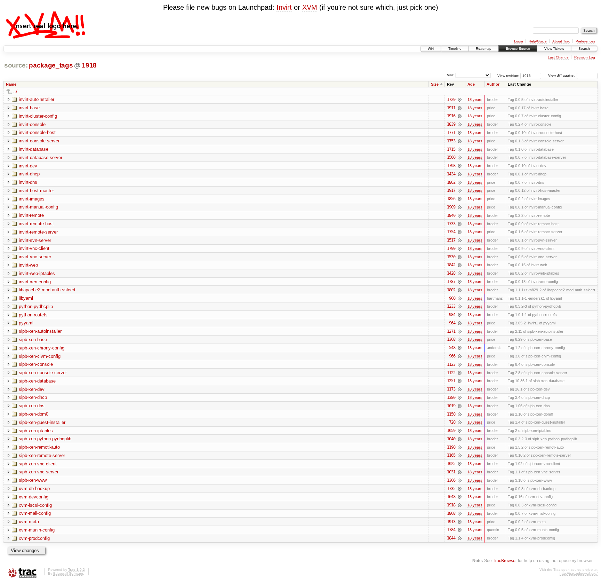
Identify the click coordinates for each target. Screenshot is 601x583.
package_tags (51, 65)
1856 (451, 198)
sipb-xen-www (33, 480)
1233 (451, 306)
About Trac (561, 41)
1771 (451, 132)
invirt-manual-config (38, 207)
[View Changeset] (460, 99)
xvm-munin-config (37, 530)
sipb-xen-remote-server (42, 455)
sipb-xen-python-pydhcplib (45, 438)
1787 (451, 281)
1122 (451, 372)
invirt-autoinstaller (36, 99)
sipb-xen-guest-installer (42, 422)
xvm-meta (29, 521)
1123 (451, 364)
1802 (451, 289)
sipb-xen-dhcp (33, 397)
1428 (451, 273)
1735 (451, 488)
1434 (451, 174)
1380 (451, 397)
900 (452, 298)
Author (493, 84)
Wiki (431, 48)
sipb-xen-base (33, 339)
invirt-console (32, 124)
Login (518, 41)
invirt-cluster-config (38, 116)
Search (584, 48)
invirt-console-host (37, 132)
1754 (451, 231)
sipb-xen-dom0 (33, 414)
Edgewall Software (68, 573)
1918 (89, 65)
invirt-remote (31, 215)
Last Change (558, 57)
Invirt (284, 7)
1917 (451, 190)
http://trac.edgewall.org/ (579, 573)
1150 (451, 414)
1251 (451, 380)
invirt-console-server (39, 140)
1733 (451, 223)
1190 (451, 447)
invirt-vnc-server (35, 256)
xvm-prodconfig (34, 538)
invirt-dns (28, 182)
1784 (451, 529)
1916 (451, 115)
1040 (451, 438)
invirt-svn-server (35, 240)
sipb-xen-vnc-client (38, 463)
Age (471, 84)
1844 (451, 538)
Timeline (455, 48)
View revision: (508, 75)
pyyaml (26, 322)
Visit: (451, 75)
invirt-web (28, 265)
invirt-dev (28, 165)
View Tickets (554, 48)
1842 (451, 264)
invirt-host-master (36, 190)
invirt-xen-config (35, 281)
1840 (451, 215)
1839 (451, 124)
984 (452, 314)
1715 (451, 149)
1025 (451, 463)
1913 (451, 521)
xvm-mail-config (35, 513)
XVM (309, 7)
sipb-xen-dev (32, 389)
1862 (451, 182)
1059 (451, 430)
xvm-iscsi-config (35, 505)
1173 (451, 389)
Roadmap (483, 48)
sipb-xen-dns (32, 405)
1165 (451, 455)
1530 (451, 256)
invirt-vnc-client (34, 248)
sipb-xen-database (37, 381)
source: (16, 65)
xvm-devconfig (33, 496)
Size (435, 84)
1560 (451, 157)
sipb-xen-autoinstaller (40, 331)
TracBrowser (505, 560)
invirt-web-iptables (37, 273)
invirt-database (33, 149)
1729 (451, 99)
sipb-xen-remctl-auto (39, 447)
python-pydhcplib (36, 306)
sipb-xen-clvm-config (40, 356)
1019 (451, 405)
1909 (451, 207)
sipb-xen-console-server (43, 372)
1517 (451, 240)
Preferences (585, 41)
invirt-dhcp (29, 173)
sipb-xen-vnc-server (38, 471)
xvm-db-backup (34, 488)
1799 (451, 248)
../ (15, 91)
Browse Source (518, 48)
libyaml (26, 298)
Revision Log (584, 57)
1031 (451, 472)
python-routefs (33, 314)
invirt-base (29, 107)
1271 (451, 331)
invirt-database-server (40, 157)
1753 (451, 141)
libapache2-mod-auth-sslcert (47, 289)
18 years (474, 99)
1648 (451, 496)
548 (452, 347)
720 (452, 422)
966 (452, 356)
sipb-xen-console (36, 364)
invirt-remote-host (36, 223)
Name (11, 84)
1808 (451, 513)
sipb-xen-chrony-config (41, 347)
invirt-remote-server (38, 232)
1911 (451, 107)
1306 (451, 480)
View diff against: (562, 75)
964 (452, 323)
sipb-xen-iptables (36, 430)
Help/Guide (538, 41)
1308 (451, 339)
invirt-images (32, 199)
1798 (451, 165)
